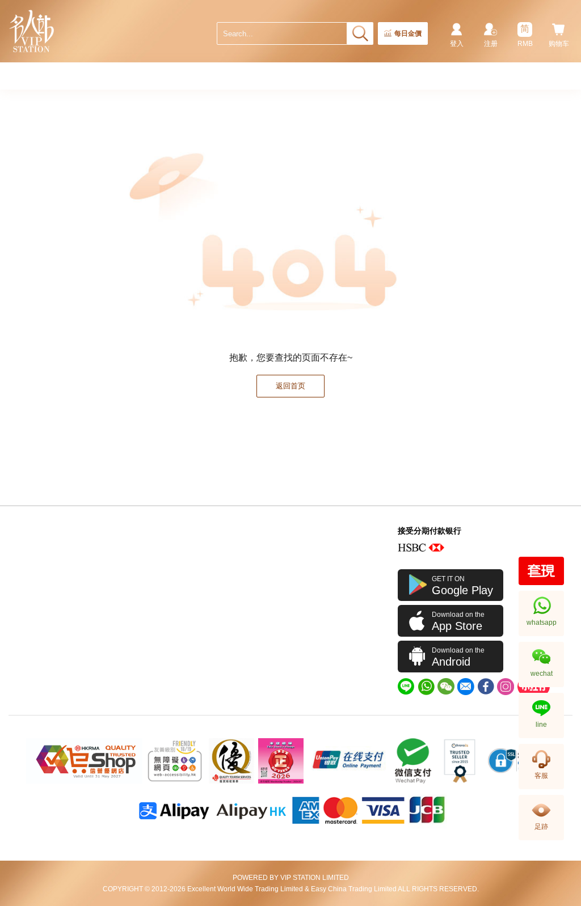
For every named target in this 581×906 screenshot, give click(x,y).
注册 (491, 44)
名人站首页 (32, 31)
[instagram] (505, 686)
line (541, 725)
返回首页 (290, 386)
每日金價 (408, 33)
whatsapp (542, 622)
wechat (542, 674)
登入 (457, 44)
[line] (406, 686)
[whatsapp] (426, 686)
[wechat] (445, 686)
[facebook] (485, 686)
